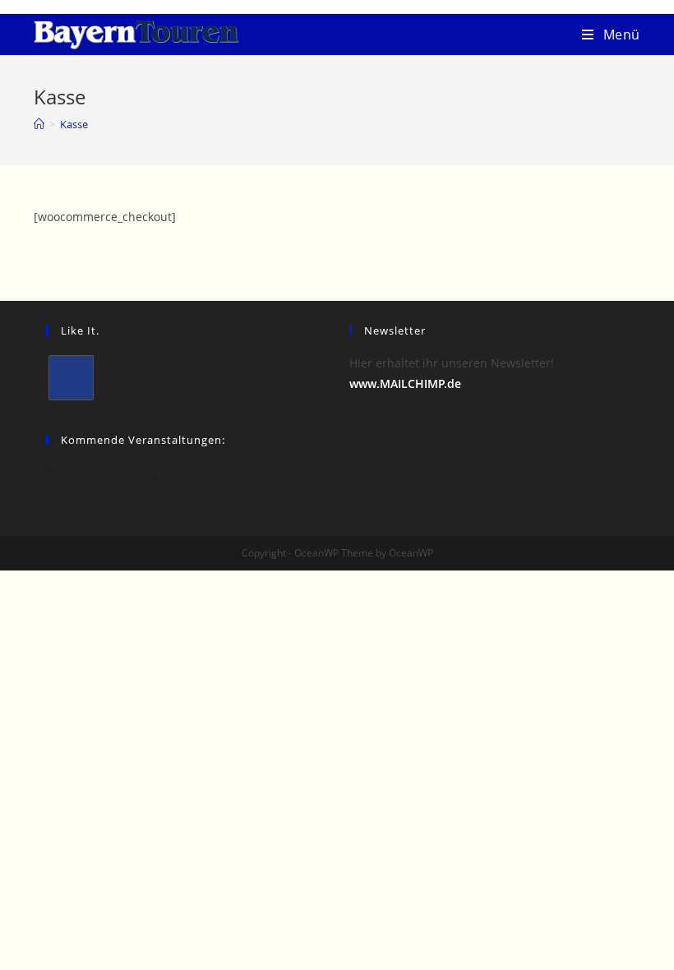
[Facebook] (71, 377)
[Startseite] (39, 124)
